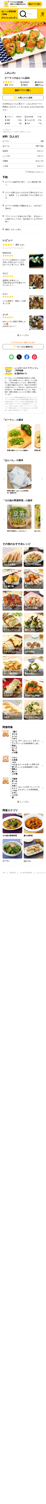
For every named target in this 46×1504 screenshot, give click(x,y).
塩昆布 (5, 151)
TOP (4, 873)
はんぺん (6, 146)
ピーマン (6, 141)
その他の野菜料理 (26, 873)
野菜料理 (13, 873)
